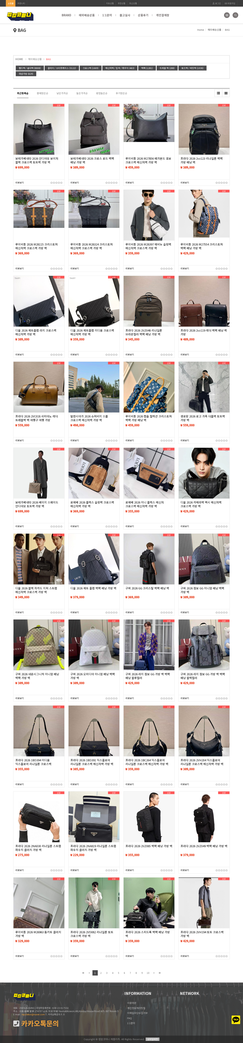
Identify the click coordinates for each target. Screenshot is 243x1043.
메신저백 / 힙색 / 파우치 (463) (119, 68)
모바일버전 (152, 1039)
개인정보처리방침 (136, 1008)
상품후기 (143, 15)
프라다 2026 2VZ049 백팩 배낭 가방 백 (204, 846)
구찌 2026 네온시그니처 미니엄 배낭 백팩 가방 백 (37, 676)
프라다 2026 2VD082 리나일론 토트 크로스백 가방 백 (91, 934)
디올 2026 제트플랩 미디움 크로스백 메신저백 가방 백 (92, 332)
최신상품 (133, 3)
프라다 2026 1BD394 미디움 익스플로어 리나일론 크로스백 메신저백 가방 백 (33, 764)
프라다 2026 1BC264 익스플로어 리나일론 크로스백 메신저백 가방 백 (146, 762)
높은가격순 (82, 93)
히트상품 (110, 3)
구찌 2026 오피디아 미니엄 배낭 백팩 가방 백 (92, 676)
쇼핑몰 (10, 3)
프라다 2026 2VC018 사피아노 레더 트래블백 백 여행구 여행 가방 (36, 418)
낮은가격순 (62, 93)
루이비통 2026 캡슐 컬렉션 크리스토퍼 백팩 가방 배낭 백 (148, 418)
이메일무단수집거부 (137, 1013)
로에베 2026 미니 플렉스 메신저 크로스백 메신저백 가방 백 (144, 504)
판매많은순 (42, 93)
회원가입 (231, 3)
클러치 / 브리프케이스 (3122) (62, 68)
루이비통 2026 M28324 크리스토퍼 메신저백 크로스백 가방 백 (91, 246)
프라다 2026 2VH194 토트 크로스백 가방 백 (202, 934)
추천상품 (121, 3)
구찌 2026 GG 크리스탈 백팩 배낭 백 (147, 588)
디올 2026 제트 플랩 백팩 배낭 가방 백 (93, 588)
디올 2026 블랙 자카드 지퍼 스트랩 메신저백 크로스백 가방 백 (36, 590)
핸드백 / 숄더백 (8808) (30, 68)
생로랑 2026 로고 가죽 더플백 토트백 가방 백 (203, 418)
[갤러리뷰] (226, 93)
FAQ (129, 1018)
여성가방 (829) (26, 73)
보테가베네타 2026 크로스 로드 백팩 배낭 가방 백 (92, 160)
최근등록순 (22, 93)
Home (200, 29)
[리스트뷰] (218, 93)
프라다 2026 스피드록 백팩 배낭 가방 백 (147, 934)
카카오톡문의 (39, 1023)
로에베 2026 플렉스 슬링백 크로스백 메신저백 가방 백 (92, 504)
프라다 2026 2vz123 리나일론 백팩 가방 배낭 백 (202, 160)
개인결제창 (162, 15)
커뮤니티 (21, 3)
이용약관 (131, 1003)
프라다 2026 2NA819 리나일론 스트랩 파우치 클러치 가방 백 (93, 848)
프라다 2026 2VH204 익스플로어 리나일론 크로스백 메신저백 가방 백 (202, 762)
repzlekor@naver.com (33, 1014)
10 (148, 972)
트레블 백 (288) (167, 68)
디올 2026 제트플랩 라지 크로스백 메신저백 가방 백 (35, 332)
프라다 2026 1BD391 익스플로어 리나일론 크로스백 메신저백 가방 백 (91, 762)
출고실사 (125, 15)
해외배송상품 (87, 15)
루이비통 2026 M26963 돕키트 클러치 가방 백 (38, 934)
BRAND (66, 15)
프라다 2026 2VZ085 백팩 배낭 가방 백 (148, 846)
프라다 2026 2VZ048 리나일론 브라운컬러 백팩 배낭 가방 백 (143, 332)
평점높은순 (101, 93)
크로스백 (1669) (91, 68)
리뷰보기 (19, 182)
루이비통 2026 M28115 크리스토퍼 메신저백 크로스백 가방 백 (36, 246)
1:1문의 (107, 15)
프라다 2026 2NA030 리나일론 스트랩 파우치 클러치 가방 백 (38, 848)
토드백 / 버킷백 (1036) (192, 68)
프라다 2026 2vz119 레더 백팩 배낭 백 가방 (204, 332)
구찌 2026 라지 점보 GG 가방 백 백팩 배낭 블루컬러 (147, 676)
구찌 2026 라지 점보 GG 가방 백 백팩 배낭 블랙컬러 (203, 676)
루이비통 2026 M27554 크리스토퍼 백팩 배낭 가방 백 (202, 246)
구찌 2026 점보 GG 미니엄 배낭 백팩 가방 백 (202, 590)
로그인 (218, 3)
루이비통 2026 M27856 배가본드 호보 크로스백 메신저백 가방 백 (148, 160)
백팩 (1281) (147, 68)
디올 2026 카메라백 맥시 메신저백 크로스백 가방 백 (201, 504)
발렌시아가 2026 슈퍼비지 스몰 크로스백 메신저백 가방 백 (89, 418)
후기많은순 (121, 93)
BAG (48, 59)
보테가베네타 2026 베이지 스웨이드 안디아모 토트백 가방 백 (36, 504)
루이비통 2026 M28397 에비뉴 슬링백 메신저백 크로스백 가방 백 (148, 246)
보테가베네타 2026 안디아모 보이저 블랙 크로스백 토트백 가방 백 (36, 160)
